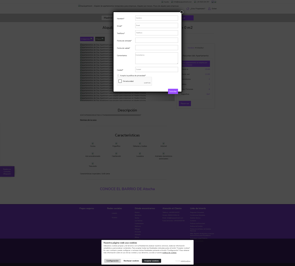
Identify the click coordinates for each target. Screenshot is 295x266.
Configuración (112, 261)
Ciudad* (120, 70)
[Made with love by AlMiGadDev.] (183, 261)
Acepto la (133, 75)
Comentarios (122, 55)
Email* (119, 26)
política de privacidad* (137, 75)
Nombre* (120, 18)
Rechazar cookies (131, 261)
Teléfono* (121, 33)
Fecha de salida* (123, 48)
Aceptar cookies (151, 261)
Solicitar (173, 91)
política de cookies (169, 252)
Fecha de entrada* (124, 41)
